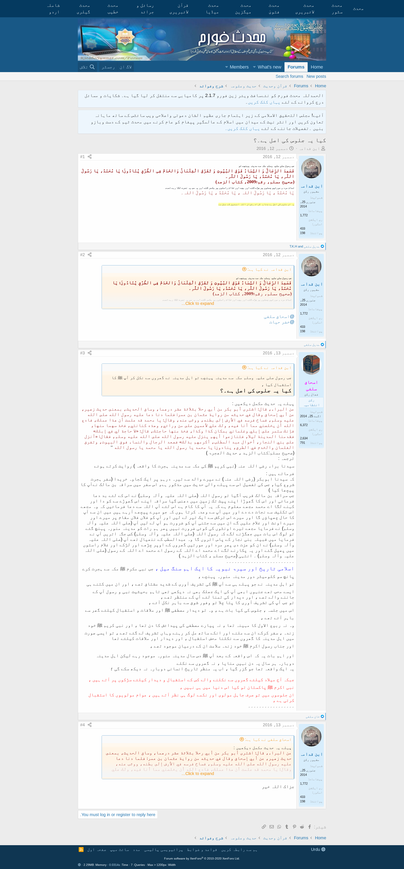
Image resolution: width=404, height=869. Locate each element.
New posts (316, 76)
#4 (82, 724)
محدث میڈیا (212, 8)
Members (239, 67)
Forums (296, 67)
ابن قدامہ (309, 148)
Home (317, 67)
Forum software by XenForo (202, 858)
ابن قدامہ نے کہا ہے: (269, 269)
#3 (82, 353)
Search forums (289, 76)
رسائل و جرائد (145, 8)
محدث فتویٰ (274, 8)
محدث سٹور (337, 8)
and (305, 246)
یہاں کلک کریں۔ (243, 128)
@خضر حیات (281, 321)
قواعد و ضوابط (202, 849)
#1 (82, 156)
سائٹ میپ (119, 849)
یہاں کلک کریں (264, 102)
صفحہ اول (96, 849)
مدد (136, 849)
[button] (254, 67)
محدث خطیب (113, 8)
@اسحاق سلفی (279, 316)
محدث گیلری (83, 8)
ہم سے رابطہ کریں (239, 849)
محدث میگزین (243, 8)
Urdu (316, 849)
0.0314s (114, 864)
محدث (358, 8)
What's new (269, 67)
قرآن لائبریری (179, 8)
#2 (82, 254)
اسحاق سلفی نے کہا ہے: (268, 739)
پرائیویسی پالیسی (163, 849)
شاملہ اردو (53, 8)
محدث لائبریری (304, 8)
